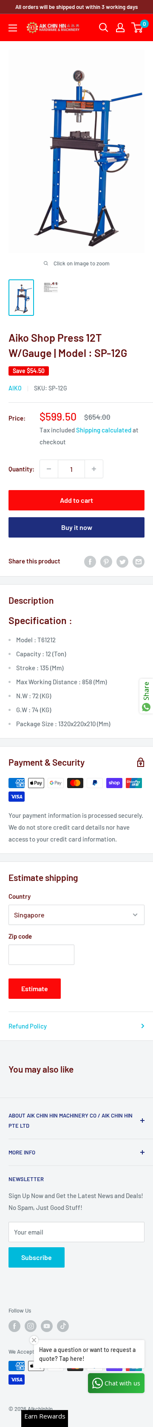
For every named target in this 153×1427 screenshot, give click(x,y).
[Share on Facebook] (90, 561)
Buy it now (76, 527)
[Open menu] (12, 28)
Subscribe (36, 1257)
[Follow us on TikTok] (63, 1326)
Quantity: (21, 469)
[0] (137, 27)
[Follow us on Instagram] (31, 1326)
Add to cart (76, 500)
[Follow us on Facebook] (14, 1326)
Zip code (20, 936)
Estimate (34, 988)
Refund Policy (27, 1026)
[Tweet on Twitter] (122, 561)
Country (19, 896)
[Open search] (103, 27)
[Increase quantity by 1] (94, 469)
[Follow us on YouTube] (47, 1326)
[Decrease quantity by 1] (49, 469)
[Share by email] (138, 561)
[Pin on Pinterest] (106, 561)
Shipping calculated (103, 430)
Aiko (15, 388)
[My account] (120, 27)
